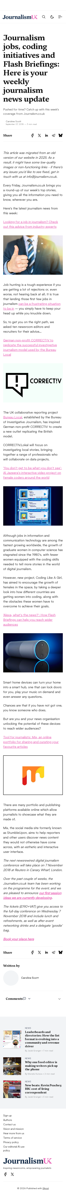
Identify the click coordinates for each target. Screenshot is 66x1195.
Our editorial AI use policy (14, 1148)
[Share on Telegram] (53, 135)
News (28, 1028)
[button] (43, 17)
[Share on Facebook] (32, 135)
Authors (7, 1120)
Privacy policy (11, 1142)
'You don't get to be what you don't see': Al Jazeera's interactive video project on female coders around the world (32, 472)
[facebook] (5, 1174)
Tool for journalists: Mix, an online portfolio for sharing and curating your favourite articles (31, 742)
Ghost (45, 1188)
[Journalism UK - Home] (20, 17)
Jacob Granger (34, 1050)
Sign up (7, 1115)
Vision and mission (13, 1128)
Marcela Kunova (35, 1073)
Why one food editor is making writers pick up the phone (41, 1065)
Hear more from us (13, 1133)
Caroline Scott (13, 121)
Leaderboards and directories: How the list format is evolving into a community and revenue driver (42, 1039)
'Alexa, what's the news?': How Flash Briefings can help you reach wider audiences (29, 619)
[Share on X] (39, 135)
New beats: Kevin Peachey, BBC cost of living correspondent (43, 1088)
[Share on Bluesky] (60, 135)
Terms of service (12, 1137)
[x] (12, 1174)
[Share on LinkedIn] (46, 135)
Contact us (9, 1124)
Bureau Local (12, 417)
